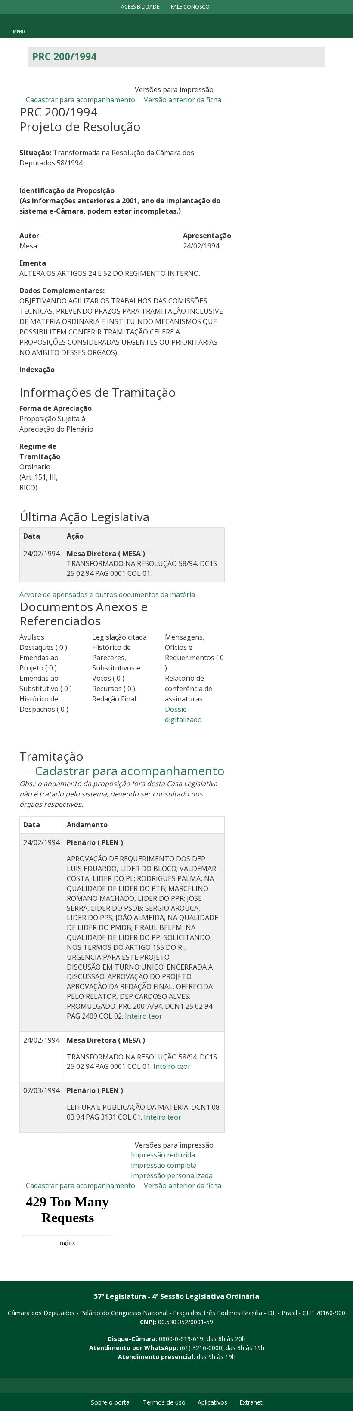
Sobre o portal (111, 1402)
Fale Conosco (190, 6)
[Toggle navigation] (19, 25)
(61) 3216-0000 (201, 1348)
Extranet (251, 1402)
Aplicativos (212, 1402)
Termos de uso (164, 1402)
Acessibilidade (140, 6)
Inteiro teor (143, 1016)
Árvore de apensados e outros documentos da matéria (107, 594)
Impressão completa (164, 1165)
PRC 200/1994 (64, 56)
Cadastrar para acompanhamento (82, 99)
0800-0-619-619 (181, 1338)
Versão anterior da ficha (182, 99)
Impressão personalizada (172, 1175)
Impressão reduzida (163, 1155)
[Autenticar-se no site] (344, 1371)
